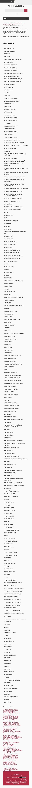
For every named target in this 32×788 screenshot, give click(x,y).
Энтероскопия (7, 702)
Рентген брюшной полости (10, 417)
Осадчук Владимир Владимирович (11, 742)
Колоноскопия (7, 658)
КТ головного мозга (8, 215)
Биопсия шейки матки (9, 641)
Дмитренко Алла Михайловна (10, 722)
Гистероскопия (7, 649)
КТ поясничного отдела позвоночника (13, 255)
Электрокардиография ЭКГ (10, 148)
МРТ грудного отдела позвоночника (12, 381)
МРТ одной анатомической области (12, 356)
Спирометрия (7, 624)
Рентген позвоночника (9, 453)
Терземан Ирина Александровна (11, 738)
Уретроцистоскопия (8, 686)
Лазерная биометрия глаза (10, 68)
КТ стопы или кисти (8, 267)
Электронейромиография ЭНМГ (11, 126)
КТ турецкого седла (8, 272)
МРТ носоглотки (8, 353)
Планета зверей (7, 770)
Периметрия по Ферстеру (9, 84)
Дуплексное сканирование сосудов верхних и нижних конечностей (14, 180)
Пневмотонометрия (8, 87)
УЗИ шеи (6, 577)
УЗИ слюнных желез (8, 560)
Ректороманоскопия (9, 672)
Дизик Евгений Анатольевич (10, 734)
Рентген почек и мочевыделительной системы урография (14, 444)
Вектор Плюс (6, 741)
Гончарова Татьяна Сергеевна (10, 727)
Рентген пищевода (8, 450)
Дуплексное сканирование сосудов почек (13, 191)
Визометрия (7, 54)
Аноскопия (6, 627)
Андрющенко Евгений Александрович (12, 732)
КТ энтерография (8, 278)
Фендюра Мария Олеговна (9, 721)
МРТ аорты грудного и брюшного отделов (13, 280)
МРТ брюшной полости (9, 292)
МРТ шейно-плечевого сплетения (11, 408)
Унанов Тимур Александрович (10, 752)
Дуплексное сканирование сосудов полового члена (16, 188)
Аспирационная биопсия (10, 633)
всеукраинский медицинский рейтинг (12, 780)
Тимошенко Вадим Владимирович (11, 712)
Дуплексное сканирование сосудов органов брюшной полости (14, 185)
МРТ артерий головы (8, 283)
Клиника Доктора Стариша (9, 765)
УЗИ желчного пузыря (9, 508)
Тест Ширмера (7, 93)
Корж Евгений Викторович (9, 711)
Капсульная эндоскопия (10, 655)
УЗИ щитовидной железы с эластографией (14, 588)
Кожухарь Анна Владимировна (10, 769)
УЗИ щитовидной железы (10, 580)
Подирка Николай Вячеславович (11, 724)
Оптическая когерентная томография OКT (13, 73)
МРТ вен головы (7, 294)
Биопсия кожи (7, 638)
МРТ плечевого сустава (9, 367)
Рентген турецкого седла (9, 473)
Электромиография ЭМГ (9, 129)
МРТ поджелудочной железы (10, 372)
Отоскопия (6, 666)
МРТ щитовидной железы (10, 411)
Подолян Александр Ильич (9, 729)
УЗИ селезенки (7, 558)
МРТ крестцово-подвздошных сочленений (14, 333)
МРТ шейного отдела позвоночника (12, 378)
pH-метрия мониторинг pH (10, 608)
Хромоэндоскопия (8, 691)
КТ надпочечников (8, 239)
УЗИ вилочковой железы (10, 494)
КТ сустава (6, 269)
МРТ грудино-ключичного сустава (12, 319)
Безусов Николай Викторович (10, 718)
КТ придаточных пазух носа (10, 261)
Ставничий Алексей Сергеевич (10, 719)
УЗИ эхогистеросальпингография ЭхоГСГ (13, 591)
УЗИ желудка (7, 505)
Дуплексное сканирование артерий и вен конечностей (13, 164)
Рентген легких (7, 438)
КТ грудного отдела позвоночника (12, 253)
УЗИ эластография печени (10, 585)
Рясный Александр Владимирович (11, 739)
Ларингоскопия (7, 663)
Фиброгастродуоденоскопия (10, 688)
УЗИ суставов (7, 566)
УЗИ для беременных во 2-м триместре (13, 602)
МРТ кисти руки (7, 322)
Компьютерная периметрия (10, 65)
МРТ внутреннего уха (9, 300)
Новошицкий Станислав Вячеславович (12, 750)
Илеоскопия (7, 652)
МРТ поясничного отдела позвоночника (13, 383)
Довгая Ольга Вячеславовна (10, 735)
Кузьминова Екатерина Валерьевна (12, 731)
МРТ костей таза (8, 331)
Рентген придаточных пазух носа (12, 456)
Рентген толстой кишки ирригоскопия (13, 470)
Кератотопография (8, 62)
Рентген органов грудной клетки (11, 448)
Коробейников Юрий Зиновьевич (11, 754)
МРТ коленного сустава (9, 325)
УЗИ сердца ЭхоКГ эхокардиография (12, 594)
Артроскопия (7, 630)
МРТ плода (6, 369)
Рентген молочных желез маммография (13, 441)
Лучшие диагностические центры (14, 23)
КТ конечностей (7, 223)
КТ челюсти (6, 275)
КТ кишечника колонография (11, 221)
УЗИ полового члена (8, 547)
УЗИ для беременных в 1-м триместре (12, 599)
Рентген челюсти (8, 475)
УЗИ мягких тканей (8, 524)
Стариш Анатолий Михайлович (10, 758)
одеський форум (17, 781)
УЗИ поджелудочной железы (10, 541)
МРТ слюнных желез (9, 392)
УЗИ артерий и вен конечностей (11, 491)
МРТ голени (6, 308)
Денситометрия (7, 414)
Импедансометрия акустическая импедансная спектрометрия (15, 154)
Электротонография (8, 104)
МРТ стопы (6, 400)
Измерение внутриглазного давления (12, 59)
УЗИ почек (6, 549)
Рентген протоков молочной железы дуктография (15, 459)
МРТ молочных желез (9, 342)
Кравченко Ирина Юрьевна (9, 748)
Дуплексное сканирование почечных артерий (14, 177)
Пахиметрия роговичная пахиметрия (12, 81)
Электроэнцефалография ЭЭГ (11, 118)
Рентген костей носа (8, 432)
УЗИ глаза (6, 499)
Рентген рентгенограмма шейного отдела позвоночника (13, 479)
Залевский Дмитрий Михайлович (11, 716)
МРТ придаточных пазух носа (11, 389)
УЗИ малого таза (8, 513)
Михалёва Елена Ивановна (9, 756)
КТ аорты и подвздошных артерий (12, 201)
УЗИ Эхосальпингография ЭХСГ (11, 597)
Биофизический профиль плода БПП (12, 610)
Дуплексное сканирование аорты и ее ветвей (14, 161)
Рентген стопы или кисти (10, 464)
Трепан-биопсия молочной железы (12, 680)
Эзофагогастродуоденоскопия (11, 697)
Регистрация (14, 1)
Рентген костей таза (8, 435)
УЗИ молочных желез (9, 516)
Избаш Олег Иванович (8, 715)
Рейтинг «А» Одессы (16, 5)
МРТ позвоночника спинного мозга (12, 375)
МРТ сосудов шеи (8, 397)
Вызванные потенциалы (9, 109)
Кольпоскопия (7, 660)
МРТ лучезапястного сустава (10, 339)
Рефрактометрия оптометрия (10, 98)
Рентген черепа (7, 422)
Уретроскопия (7, 683)
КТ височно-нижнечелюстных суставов (13, 207)
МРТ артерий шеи (8, 286)
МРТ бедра (6, 289)
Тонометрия (7, 95)
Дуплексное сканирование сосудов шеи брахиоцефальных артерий (13, 194)
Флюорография (7, 488)
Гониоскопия (7, 56)
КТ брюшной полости (9, 204)
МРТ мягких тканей (8, 350)
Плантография (7, 616)
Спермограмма (7, 622)
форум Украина (9, 782)
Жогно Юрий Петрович (8, 761)
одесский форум (23, 782)
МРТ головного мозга (9, 314)
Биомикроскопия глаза (9, 51)
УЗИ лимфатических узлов (10, 510)
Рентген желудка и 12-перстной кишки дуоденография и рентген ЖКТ (13, 426)
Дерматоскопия (7, 106)
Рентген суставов (8, 467)
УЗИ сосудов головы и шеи (10, 563)
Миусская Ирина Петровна (9, 768)
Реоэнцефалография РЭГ (9, 115)
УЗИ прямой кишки (8, 569)
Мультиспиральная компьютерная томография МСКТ (15, 232)
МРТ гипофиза (7, 303)
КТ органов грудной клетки (10, 242)
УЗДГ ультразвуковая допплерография (13, 198)
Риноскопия (7, 677)
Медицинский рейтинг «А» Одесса (11, 23)
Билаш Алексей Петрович (9, 763)
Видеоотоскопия (8, 647)
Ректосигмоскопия (8, 674)
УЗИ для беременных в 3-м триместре (12, 605)
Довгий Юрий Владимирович (10, 728)
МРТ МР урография (8, 347)
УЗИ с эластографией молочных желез (13, 583)
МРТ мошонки (7, 344)
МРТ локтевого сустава (9, 336)
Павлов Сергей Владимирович (10, 714)
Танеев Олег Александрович (10, 764)
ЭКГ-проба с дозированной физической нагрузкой (16, 145)
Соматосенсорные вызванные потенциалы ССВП (15, 619)
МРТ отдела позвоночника (10, 361)
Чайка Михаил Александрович (10, 710)
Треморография (7, 123)
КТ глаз (6, 212)
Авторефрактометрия (9, 48)
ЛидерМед (5, 743)
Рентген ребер (7, 462)
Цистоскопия (7, 694)
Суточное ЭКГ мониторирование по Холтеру (14, 143)
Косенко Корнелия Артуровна (10, 757)
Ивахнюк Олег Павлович (9, 762)
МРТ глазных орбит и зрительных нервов (13, 305)
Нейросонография (8, 112)
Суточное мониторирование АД (11, 137)
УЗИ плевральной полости (10, 538)
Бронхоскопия (7, 644)
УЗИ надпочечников (8, 527)
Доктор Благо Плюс (8, 730)
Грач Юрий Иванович (8, 744)
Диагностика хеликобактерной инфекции (14, 613)
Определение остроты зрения (10, 70)
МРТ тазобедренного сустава (10, 403)
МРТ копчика (7, 328)
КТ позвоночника (8, 247)
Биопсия (6, 635)
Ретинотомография (8, 90)
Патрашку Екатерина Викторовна (11, 749)
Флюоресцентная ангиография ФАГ (12, 101)
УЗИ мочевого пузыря (9, 519)
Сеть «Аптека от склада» (9, 751)
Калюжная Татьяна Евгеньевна (10, 717)
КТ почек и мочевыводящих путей (12, 258)
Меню (5, 18)
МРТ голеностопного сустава (10, 311)
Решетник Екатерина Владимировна (12, 725)
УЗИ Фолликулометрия (9, 572)
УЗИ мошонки (7, 522)
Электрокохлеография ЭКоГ (10, 158)
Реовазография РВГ (8, 134)
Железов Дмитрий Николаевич (10, 747)
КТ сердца (6, 264)
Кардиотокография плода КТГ (11, 131)
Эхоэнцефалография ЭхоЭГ (10, 120)
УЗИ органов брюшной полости (11, 530)
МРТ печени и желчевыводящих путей (13, 364)
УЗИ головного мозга (9, 502)
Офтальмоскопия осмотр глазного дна (13, 79)
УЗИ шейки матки (8, 574)
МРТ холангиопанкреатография (11, 406)
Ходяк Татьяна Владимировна (10, 755)
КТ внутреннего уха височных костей (12, 209)
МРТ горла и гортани (8, 317)
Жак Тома (5, 767)
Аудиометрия (7, 151)
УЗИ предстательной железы (10, 552)
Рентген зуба (7, 429)
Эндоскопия (7, 699)
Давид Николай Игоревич (9, 745)
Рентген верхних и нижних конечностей (13, 419)
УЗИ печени (6, 535)
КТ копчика (7, 226)
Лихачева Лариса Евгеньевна (10, 709)
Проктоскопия (7, 669)
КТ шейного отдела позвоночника (12, 250)
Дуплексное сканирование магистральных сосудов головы (16, 169)
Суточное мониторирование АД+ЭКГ (12, 140)
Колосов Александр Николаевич (11, 723)
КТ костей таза (7, 229)
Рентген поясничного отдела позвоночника (14, 485)
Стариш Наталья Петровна (10, 760)
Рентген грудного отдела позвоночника (13, 483)
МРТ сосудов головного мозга (11, 394)
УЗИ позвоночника (8, 544)
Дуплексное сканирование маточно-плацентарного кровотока (16, 173)
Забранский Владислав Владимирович (12, 737)
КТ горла (6, 218)
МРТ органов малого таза (10, 358)
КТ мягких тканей (8, 236)
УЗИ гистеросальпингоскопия (11, 497)
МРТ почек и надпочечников (10, 386)
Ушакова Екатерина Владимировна (11, 736)
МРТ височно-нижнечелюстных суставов (13, 297)
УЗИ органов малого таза (10, 533)
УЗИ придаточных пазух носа (11, 555)
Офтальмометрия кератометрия (11, 76)
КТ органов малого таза (9, 244)
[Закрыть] (14, 4)
